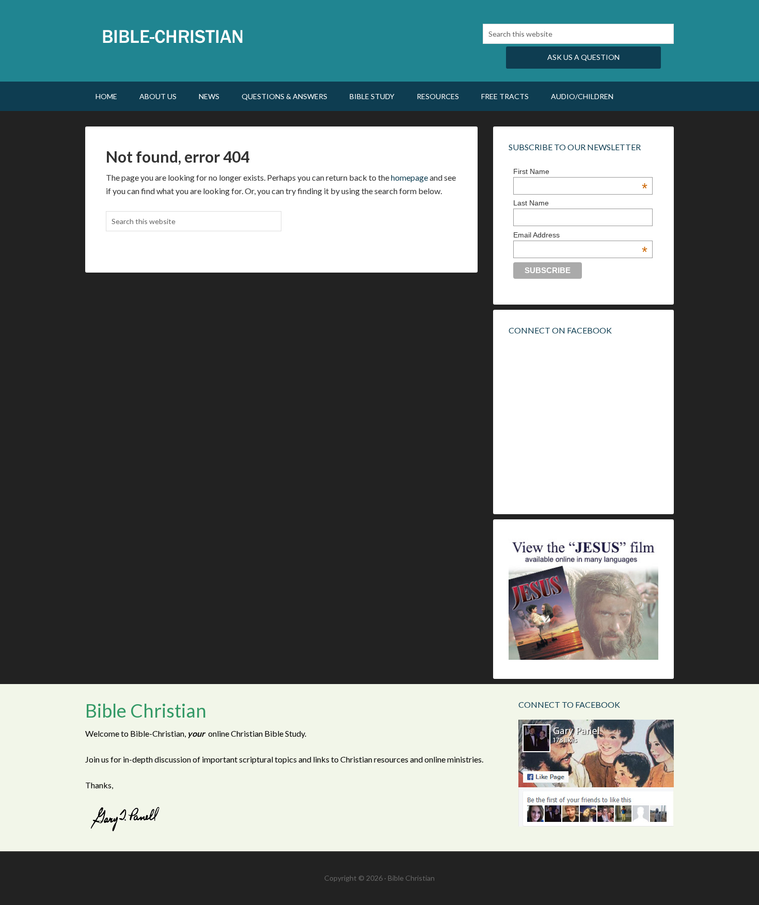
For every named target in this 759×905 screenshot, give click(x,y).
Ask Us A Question (583, 57)
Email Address (580, 235)
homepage (409, 177)
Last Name (531, 203)
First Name (580, 171)
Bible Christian (173, 36)
